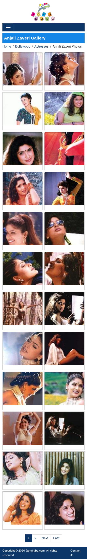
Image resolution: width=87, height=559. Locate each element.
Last (56, 538)
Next (44, 538)
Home (6, 46)
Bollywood (22, 46)
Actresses (41, 46)
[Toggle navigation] (8, 27)
